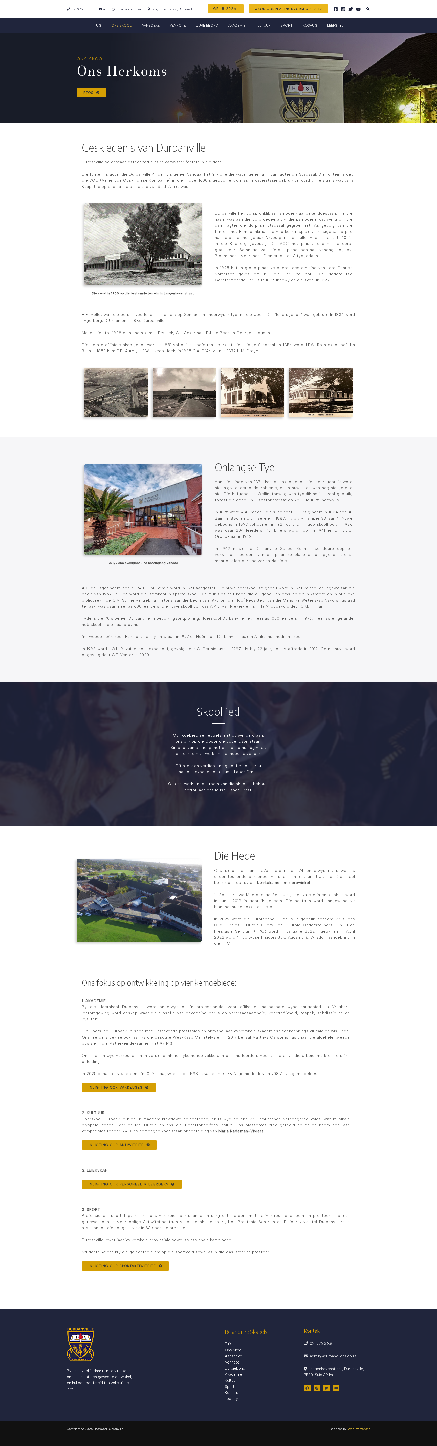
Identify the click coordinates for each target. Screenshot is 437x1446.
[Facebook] (335, 9)
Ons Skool (233, 1350)
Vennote (178, 25)
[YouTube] (358, 9)
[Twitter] (350, 9)
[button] (288, 8)
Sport (287, 25)
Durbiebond (207, 25)
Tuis (97, 25)
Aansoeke (233, 1356)
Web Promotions (359, 1429)
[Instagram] (343, 9)
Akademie (233, 1374)
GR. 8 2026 (225, 9)
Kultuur (231, 1380)
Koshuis (310, 25)
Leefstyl (335, 25)
